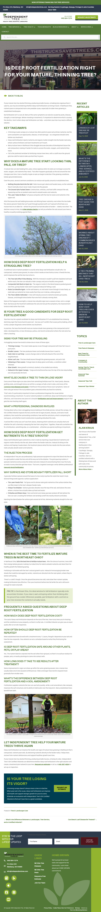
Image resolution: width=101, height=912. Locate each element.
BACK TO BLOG (15, 96)
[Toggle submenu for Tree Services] (20, 27)
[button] (62, 788)
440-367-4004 (63, 764)
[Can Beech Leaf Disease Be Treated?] (87, 118)
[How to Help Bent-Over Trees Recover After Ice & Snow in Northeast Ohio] (87, 295)
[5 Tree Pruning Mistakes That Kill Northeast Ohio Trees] (87, 262)
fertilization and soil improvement (50, 399)
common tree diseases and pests (16, 387)
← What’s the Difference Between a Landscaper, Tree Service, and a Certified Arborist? (27, 821)
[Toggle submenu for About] (78, 27)
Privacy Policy (48, 908)
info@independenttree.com (36, 7)
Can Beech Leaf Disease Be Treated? (87, 130)
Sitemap (77, 908)
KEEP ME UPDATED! (89, 841)
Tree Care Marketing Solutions (78, 910)
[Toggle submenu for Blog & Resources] (68, 27)
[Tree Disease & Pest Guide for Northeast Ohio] (87, 190)
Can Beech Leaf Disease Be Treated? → (82, 820)
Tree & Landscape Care (19, 811)
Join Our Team (39, 883)
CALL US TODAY (68, 16)
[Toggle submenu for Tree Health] (35, 27)
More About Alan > (86, 469)
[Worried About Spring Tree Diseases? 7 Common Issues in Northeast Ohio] (87, 223)
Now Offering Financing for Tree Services (50, 2)
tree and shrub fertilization (14, 467)
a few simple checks (30, 209)
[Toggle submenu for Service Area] (92, 27)
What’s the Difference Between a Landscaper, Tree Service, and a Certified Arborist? (86, 166)
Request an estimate (42, 764)
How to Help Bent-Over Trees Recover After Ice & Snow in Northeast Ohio (86, 312)
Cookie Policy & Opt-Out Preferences (63, 908)
